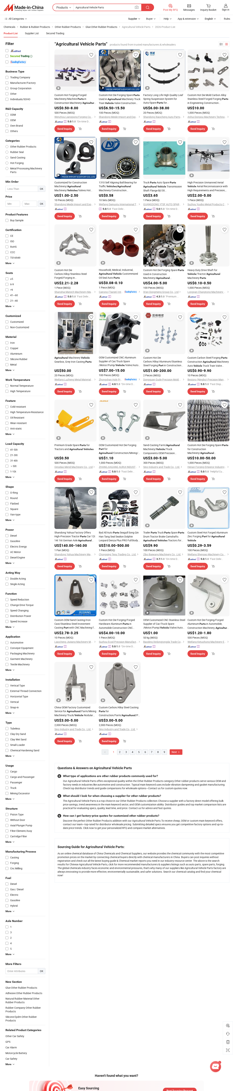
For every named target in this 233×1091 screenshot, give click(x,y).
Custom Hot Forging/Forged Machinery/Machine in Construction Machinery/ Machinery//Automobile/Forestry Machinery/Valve (75, 99)
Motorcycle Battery (16, 1053)
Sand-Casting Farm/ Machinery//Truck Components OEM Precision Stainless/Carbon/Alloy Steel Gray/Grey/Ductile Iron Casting (164, 449)
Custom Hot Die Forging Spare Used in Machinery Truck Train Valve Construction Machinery (119, 99)
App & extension (187, 18)
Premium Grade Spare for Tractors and (74, 447)
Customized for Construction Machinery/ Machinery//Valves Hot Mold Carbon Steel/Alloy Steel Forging (72, 186)
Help (166, 18)
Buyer (149, 18)
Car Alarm (11, 1047)
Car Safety (11, 1058)
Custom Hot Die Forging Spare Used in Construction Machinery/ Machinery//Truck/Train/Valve (164, 274)
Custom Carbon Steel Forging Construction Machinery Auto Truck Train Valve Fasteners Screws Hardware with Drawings (208, 362)
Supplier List (32, 33)
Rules (227, 18)
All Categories (16, 18)
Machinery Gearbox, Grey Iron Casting (73, 359)
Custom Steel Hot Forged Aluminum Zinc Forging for (207, 536)
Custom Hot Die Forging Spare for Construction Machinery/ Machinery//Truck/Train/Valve (208, 449)
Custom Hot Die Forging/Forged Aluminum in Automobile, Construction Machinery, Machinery (208, 624)
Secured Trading (55, 33)
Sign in (225, 9)
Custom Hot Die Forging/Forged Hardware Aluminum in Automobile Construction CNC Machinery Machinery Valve (118, 624)
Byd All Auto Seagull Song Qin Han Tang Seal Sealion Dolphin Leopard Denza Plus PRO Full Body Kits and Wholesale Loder (119, 536)
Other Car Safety (14, 1036)
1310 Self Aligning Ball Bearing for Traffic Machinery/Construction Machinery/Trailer (118, 186)
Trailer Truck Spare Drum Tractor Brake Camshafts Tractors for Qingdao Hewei (163, 536)
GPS (7, 1041)
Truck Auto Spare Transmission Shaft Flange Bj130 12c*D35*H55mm (162, 186)
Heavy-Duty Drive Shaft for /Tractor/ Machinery (203, 274)
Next (174, 752)
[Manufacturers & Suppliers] (23, 7)
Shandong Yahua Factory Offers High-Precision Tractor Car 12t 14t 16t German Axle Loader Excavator (74, 536)
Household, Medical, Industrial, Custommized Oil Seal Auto (118, 273)
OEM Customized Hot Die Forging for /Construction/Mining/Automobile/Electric (120, 449)
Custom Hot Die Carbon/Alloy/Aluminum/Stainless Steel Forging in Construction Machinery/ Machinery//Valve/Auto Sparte (162, 361)
